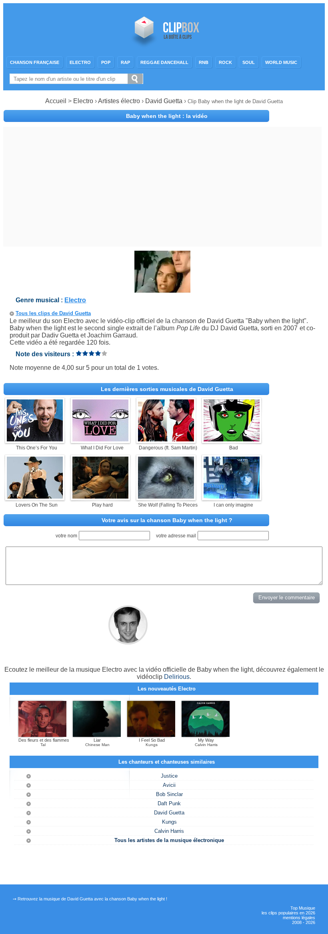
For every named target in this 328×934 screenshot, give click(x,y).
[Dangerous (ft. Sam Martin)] (166, 439)
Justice (169, 776)
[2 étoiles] (85, 353)
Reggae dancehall (164, 62)
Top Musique (302, 908)
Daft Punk (169, 803)
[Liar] (97, 735)
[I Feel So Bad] (151, 735)
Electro (80, 62)
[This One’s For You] (35, 439)
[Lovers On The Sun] (35, 496)
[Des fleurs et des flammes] (42, 735)
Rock (225, 62)
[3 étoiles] (91, 353)
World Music (281, 62)
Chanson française (34, 62)
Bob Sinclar (169, 794)
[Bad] (232, 439)
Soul (248, 62)
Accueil (55, 101)
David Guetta (164, 101)
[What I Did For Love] (100, 439)
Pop (105, 62)
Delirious (177, 676)
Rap (125, 62)
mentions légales (299, 917)
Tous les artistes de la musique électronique (169, 840)
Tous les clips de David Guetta (53, 313)
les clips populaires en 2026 (288, 912)
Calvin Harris (169, 831)
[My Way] (206, 735)
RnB (203, 62)
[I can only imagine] (232, 496)
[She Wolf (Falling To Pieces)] (166, 496)
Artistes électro (119, 101)
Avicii (169, 785)
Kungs (169, 822)
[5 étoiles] (104, 353)
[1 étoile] (79, 353)
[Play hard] (100, 496)
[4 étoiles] (98, 353)
